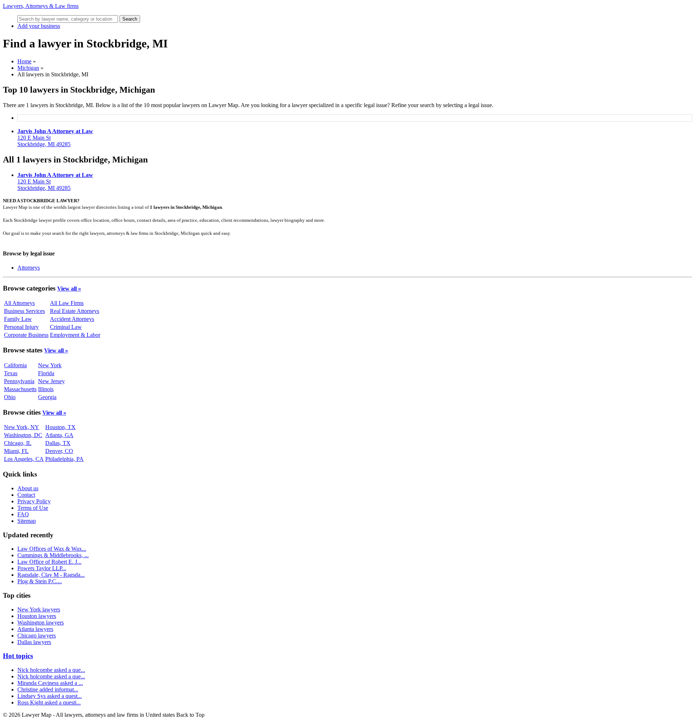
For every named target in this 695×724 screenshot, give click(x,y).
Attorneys (28, 267)
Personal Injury (21, 327)
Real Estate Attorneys (74, 311)
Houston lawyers (36, 616)
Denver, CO (59, 451)
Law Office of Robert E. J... (49, 562)
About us (27, 488)
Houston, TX (60, 427)
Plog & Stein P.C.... (39, 581)
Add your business (38, 26)
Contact (26, 495)
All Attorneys (19, 303)
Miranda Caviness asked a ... (50, 683)
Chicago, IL (17, 443)
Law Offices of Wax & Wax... (51, 549)
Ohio (10, 397)
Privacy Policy (34, 501)
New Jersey (51, 381)
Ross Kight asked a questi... (49, 702)
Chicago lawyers (36, 635)
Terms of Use (32, 508)
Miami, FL (16, 451)
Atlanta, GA (59, 435)
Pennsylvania (19, 381)
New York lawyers (38, 609)
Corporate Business (26, 335)
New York (50, 365)
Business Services (24, 311)
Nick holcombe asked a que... (51, 670)
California (15, 365)
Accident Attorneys (72, 319)
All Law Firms (67, 303)
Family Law (18, 319)
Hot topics (18, 656)
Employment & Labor (75, 335)
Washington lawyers (40, 622)
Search (129, 19)
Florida (46, 373)
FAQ (23, 514)
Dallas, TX (58, 443)
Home (24, 61)
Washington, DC (23, 435)
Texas (10, 373)
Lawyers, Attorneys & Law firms (41, 6)
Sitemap (26, 521)
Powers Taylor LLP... (41, 568)
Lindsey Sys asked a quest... (49, 696)
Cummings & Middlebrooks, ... (53, 555)
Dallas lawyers (34, 642)
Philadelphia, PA (64, 459)
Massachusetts (20, 389)
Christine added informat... (47, 689)
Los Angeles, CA (24, 459)
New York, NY (21, 427)
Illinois (46, 389)
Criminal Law (66, 327)
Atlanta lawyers (35, 629)
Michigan (28, 68)
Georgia (47, 397)
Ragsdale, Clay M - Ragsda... (51, 575)
